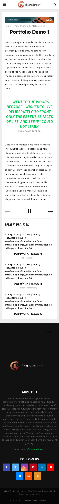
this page (47, 331)
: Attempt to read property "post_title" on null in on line (27, 241)
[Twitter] (15, 467)
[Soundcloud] (28, 476)
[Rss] (37, 476)
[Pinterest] (33, 467)
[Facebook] (6, 467)
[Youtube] (50, 467)
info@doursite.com (36, 449)
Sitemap (27, 501)
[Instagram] (24, 467)
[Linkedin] (42, 467)
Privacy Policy (40, 501)
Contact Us (15, 501)
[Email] (19, 476)
